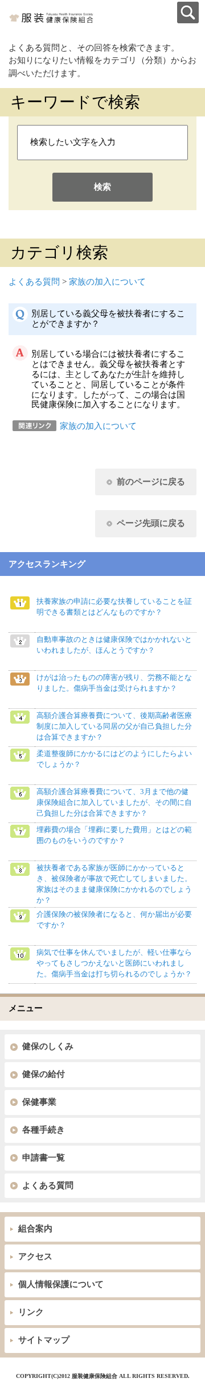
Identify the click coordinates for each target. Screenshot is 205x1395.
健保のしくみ (47, 1046)
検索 (102, 186)
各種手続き (43, 1129)
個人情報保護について (61, 1284)
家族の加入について (107, 281)
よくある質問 (34, 281)
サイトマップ (43, 1339)
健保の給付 (43, 1074)
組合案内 (35, 1228)
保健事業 (39, 1101)
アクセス (35, 1256)
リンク (31, 1312)
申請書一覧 (43, 1157)
